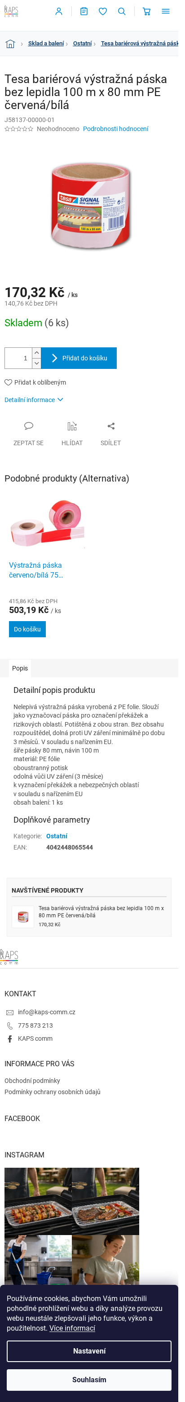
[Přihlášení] (59, 11)
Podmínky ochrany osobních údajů (52, 1091)
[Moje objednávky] (84, 11)
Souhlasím (89, 1380)
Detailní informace (29, 399)
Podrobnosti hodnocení (115, 128)
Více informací (72, 1328)
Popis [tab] (20, 668)
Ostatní (56, 836)
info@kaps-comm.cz (46, 1012)
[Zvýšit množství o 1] (36, 353)
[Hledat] (122, 11)
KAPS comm (35, 1038)
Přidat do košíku (84, 358)
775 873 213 (35, 1025)
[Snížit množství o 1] (36, 363)
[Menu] (166, 11)
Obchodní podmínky (32, 1080)
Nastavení (89, 1351)
